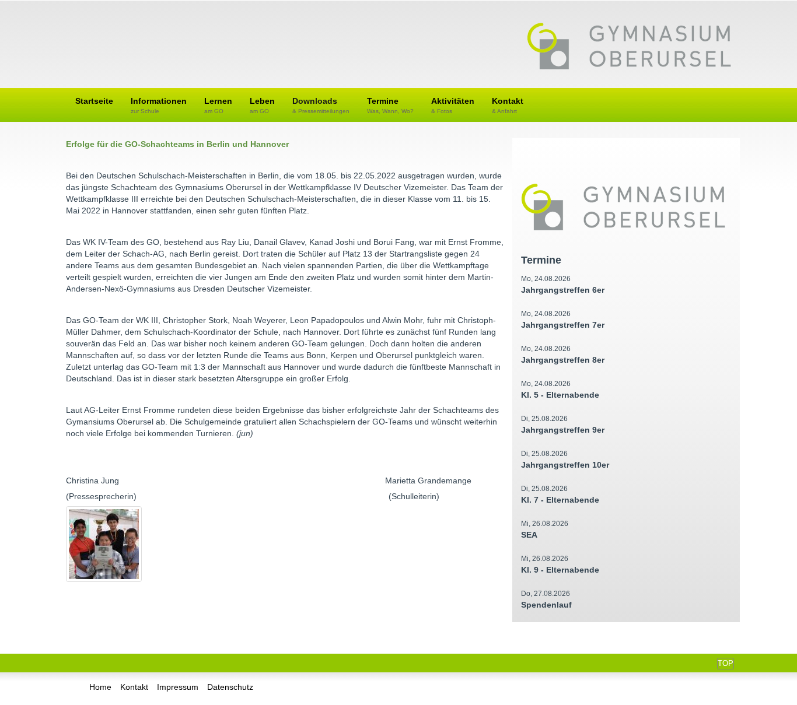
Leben (262, 105)
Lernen (218, 105)
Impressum (177, 687)
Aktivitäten (452, 105)
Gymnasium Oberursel (629, 47)
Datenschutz (230, 687)
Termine (390, 105)
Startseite (94, 101)
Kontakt (507, 105)
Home (100, 687)
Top (725, 663)
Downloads (320, 105)
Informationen (159, 105)
